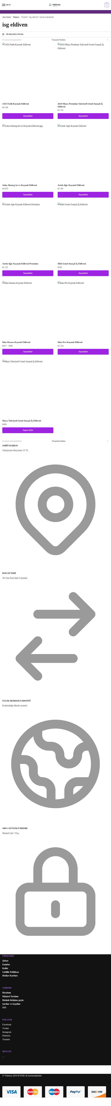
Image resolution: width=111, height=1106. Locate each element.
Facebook (6, 1024)
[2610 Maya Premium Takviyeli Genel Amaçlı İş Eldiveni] (83, 71)
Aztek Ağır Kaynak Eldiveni (71, 185)
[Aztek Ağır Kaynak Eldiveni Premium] (27, 231)
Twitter (5, 1028)
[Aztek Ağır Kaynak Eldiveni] (83, 153)
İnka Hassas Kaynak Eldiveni (16, 342)
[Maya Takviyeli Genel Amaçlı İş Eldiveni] (27, 388)
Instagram (6, 1032)
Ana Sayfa (6, 17)
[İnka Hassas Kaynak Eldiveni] (27, 310)
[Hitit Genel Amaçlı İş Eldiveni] (83, 231)
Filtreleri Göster (14, 34)
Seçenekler (28, 116)
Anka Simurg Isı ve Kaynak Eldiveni (19, 185)
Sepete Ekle (28, 430)
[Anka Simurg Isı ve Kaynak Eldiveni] (27, 153)
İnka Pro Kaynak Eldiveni (70, 342)
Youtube (6, 1039)
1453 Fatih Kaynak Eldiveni (15, 104)
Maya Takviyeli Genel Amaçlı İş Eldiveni (21, 421)
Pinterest (6, 1035)
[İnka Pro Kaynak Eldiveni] (83, 310)
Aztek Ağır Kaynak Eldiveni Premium (20, 264)
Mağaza (16, 17)
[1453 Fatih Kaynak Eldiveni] (27, 71)
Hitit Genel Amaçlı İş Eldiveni (72, 264)
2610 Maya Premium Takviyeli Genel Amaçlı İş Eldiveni (80, 105)
